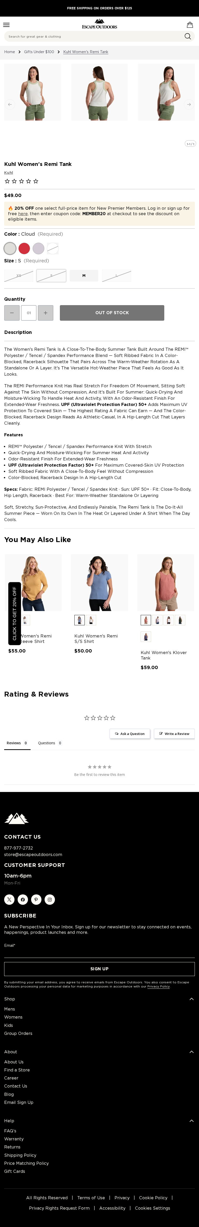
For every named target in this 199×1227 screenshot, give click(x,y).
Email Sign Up (18, 1102)
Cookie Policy (153, 1197)
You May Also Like (37, 539)
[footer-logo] (16, 822)
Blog (9, 1094)
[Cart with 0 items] (190, 24)
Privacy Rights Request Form (59, 1208)
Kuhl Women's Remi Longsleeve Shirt (30, 639)
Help (9, 1120)
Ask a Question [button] (132, 733)
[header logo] (99, 24)
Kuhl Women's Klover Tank (164, 655)
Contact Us (15, 1086)
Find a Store (17, 1070)
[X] (9, 899)
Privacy (122, 1197)
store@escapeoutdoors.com (33, 854)
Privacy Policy (158, 986)
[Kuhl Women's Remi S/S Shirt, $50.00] (99, 582)
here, (23, 213)
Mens (9, 1009)
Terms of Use (91, 1197)
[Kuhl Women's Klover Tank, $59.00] (165, 582)
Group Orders (18, 1033)
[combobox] (99, 36)
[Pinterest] (36, 899)
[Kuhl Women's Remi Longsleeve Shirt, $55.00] (33, 582)
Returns (12, 1147)
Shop (9, 999)
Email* (9, 945)
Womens (13, 1017)
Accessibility (112, 1208)
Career (11, 1078)
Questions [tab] (46, 742)
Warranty (14, 1139)
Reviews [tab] (14, 742)
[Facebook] (23, 899)
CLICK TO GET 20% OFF (14, 613)
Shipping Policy (20, 1155)
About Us (14, 1062)
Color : (33, 234)
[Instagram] (50, 899)
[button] (25, 620)
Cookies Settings (152, 1208)
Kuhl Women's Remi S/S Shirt (96, 639)
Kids (8, 1025)
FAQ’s (10, 1130)
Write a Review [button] (177, 733)
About (10, 1051)
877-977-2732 (18, 848)
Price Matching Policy (26, 1163)
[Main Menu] (6, 25)
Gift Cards (14, 1171)
